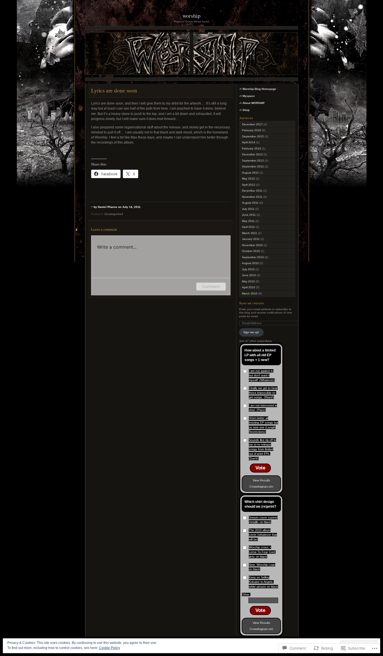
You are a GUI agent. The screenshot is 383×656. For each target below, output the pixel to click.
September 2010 (253, 257)
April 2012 (248, 184)
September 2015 (253, 136)
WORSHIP (191, 15)
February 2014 (251, 148)
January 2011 (251, 238)
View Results (261, 480)
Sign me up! (251, 332)
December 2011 (252, 190)
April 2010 (248, 287)
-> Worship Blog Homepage (257, 88)
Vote (260, 468)
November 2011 (252, 196)
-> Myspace (247, 95)
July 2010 (248, 269)
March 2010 (249, 293)
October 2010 (251, 251)
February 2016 (251, 130)
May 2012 (248, 178)
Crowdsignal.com (261, 486)
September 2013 (253, 160)
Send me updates (251, 303)
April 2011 (248, 226)
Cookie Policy (109, 648)
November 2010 (252, 245)
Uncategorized (113, 213)
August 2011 (250, 202)
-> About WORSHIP (252, 103)
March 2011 (249, 233)
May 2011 (248, 221)
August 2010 (250, 263)
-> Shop (244, 110)
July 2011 (248, 208)
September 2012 (253, 166)
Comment (211, 286)
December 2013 (252, 154)
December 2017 (252, 124)
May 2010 (248, 281)
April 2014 (248, 142)
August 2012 (250, 172)
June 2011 (249, 214)
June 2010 (249, 275)
